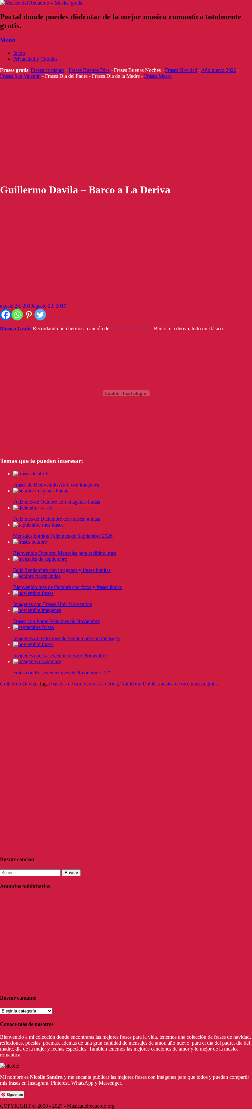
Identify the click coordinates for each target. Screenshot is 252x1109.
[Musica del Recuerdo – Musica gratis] (41, 3)
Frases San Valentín (20, 76)
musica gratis (204, 683)
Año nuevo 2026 (218, 70)
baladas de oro (66, 683)
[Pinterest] (28, 314)
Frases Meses (158, 76)
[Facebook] (5, 314)
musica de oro (173, 683)
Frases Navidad (181, 70)
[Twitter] (40, 314)
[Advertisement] (126, 131)
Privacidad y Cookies (35, 59)
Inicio (19, 53)
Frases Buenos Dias (89, 70)
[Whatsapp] (17, 314)
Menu (8, 40)
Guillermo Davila (18, 683)
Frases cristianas (47, 70)
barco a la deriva (101, 683)
